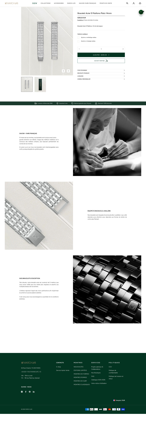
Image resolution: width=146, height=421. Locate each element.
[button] (127, 3)
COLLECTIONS (45, 3)
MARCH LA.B (28, 409)
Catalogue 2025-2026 (98, 380)
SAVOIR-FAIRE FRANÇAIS (87, 3)
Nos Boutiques (96, 373)
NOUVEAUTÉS (78, 367)
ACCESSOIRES (59, 3)
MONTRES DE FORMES (81, 374)
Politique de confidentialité (113, 371)
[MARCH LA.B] (11, 3)
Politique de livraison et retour (116, 377)
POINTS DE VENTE (106, 3)
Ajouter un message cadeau (88, 41)
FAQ (92, 376)
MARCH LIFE (71, 3)
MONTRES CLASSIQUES (82, 384)
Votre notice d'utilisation (99, 383)
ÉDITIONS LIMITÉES (80, 370)
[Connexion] (133, 3)
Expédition (80, 20)
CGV (110, 367)
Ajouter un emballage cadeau (88, 37)
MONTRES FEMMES (80, 377)
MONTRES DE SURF (80, 381)
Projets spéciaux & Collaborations (97, 368)
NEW (34, 3)
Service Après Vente (62, 370)
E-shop (58, 367)
